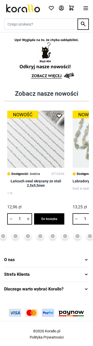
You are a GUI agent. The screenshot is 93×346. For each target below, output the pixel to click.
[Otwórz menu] (86, 8)
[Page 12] (90, 236)
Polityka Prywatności (47, 337)
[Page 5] (3, 236)
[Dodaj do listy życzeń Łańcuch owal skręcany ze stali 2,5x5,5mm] (59, 116)
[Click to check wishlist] (51, 8)
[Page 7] (28, 236)
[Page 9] (53, 236)
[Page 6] (15, 236)
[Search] (83, 24)
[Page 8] (40, 236)
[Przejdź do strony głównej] (23, 8)
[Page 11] (77, 236)
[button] (46, 260)
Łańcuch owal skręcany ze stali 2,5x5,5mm (36, 183)
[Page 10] (65, 236)
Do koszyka (49, 219)
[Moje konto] (61, 8)
